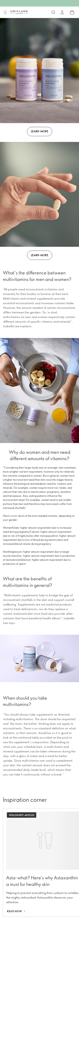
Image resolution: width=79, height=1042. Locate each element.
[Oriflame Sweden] (19, 12)
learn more (39, 131)
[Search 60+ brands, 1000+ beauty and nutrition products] (53, 12)
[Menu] (5, 12)
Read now (14, 911)
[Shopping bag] (72, 12)
